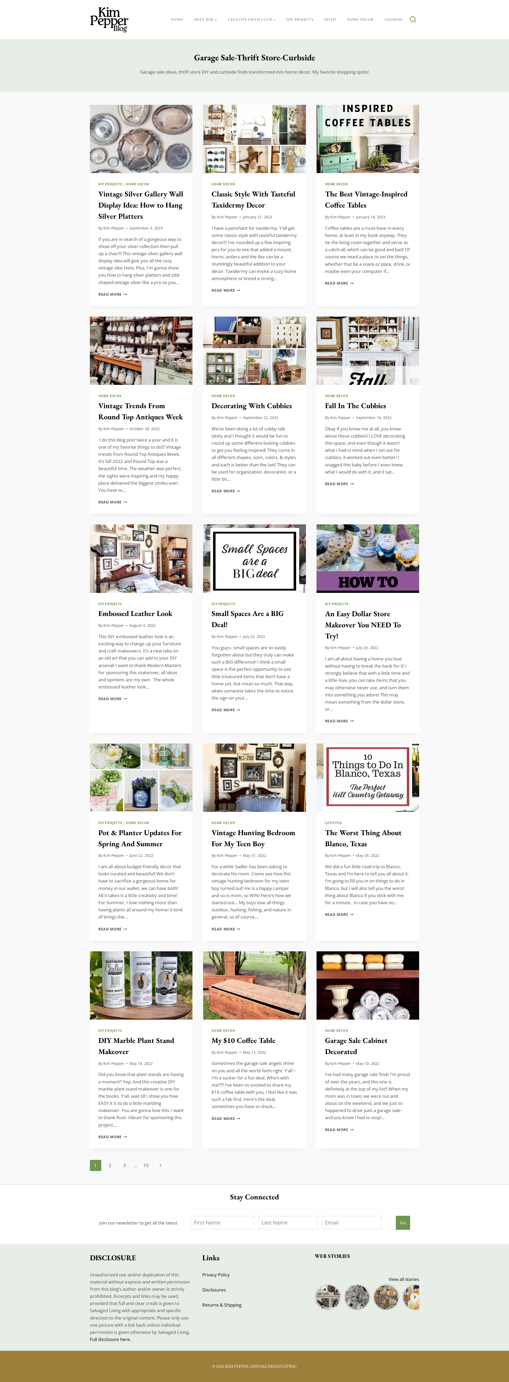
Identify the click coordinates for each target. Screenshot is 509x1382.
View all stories (404, 1279)
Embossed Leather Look (135, 613)
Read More (112, 294)
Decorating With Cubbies (252, 405)
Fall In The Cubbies (355, 405)
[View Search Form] (413, 19)
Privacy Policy (216, 1275)
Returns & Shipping (222, 1305)
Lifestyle (333, 823)
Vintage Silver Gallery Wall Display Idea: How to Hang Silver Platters (140, 205)
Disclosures (214, 1290)
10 (146, 1165)
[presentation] (141, 139)
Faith (330, 19)
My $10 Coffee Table (243, 1040)
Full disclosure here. (110, 1339)
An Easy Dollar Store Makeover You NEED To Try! (363, 625)
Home (177, 19)
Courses (393, 19)
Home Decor (360, 19)
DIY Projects (299, 19)
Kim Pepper (113, 228)
